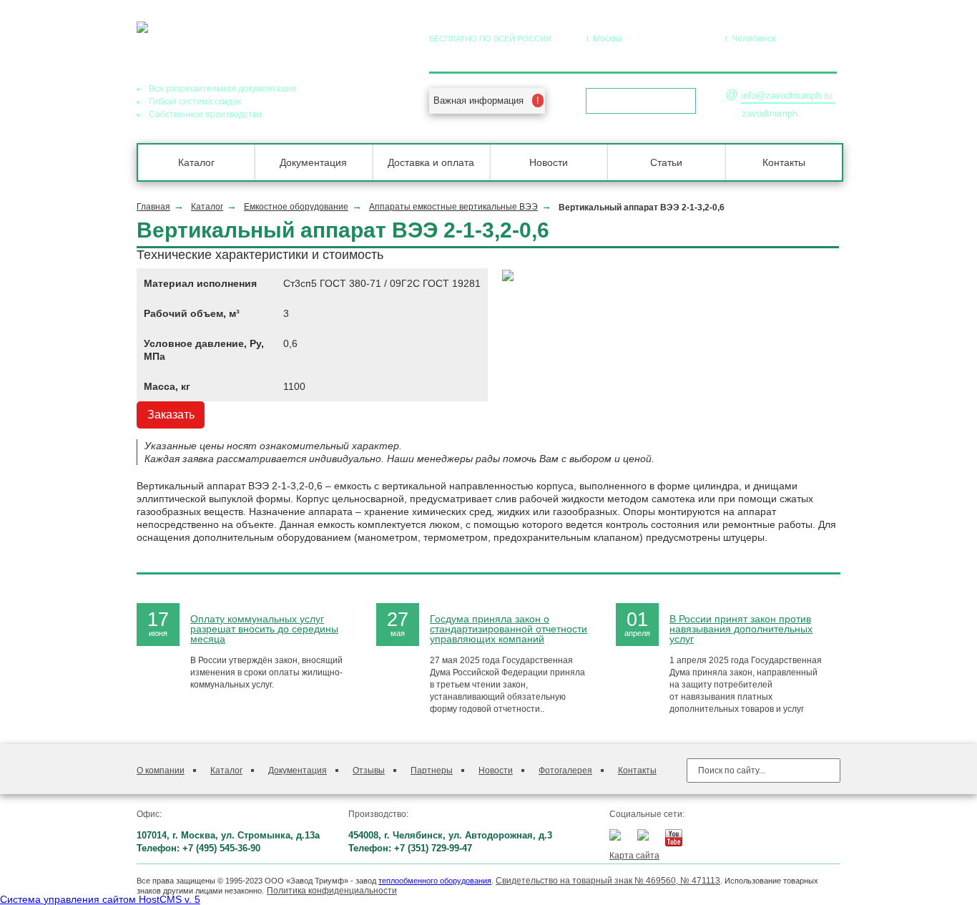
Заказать (171, 415)
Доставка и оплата (431, 162)
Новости (548, 162)
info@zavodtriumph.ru (786, 95)
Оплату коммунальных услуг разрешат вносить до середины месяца (264, 629)
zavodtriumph (769, 113)
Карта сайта (634, 856)
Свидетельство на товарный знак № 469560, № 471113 (608, 881)
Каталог (196, 162)
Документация (313, 162)
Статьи (666, 162)
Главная (153, 207)
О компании (161, 770)
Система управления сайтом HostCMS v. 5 (100, 899)
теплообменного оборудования (434, 880)
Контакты (783, 162)
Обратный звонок (636, 101)
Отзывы (369, 770)
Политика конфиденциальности (332, 891)
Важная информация (478, 100)
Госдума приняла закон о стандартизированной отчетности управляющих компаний (508, 629)
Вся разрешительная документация (222, 89)
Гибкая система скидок (195, 102)
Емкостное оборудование (296, 207)
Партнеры (432, 770)
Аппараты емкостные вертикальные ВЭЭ (453, 207)
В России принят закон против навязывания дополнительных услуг (740, 629)
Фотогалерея (565, 770)
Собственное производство (205, 114)
